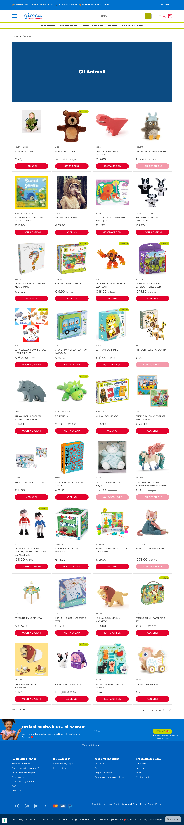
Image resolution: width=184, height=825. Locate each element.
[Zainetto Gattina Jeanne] (152, 523)
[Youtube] (36, 806)
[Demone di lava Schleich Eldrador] (112, 258)
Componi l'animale (107, 348)
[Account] (160, 16)
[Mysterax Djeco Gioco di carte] (72, 457)
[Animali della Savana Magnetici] (112, 593)
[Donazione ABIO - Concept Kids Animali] (31, 258)
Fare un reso (18, 777)
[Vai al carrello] (169, 16)
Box (96, 768)
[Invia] (148, 16)
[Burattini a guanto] (72, 126)
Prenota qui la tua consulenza (110, 777)
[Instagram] (27, 806)
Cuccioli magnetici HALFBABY (26, 684)
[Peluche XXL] (72, 391)
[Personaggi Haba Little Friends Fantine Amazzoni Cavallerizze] (31, 523)
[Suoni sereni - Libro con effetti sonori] (31, 192)
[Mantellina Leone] (72, 192)
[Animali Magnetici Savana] (152, 325)
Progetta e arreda (103, 772)
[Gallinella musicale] (152, 659)
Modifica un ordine (21, 763)
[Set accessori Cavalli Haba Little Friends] (31, 325)
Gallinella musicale (148, 682)
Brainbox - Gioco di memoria (66, 548)
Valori (139, 772)
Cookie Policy (154, 804)
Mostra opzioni (71, 166)
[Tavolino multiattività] (31, 593)
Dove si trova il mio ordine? (25, 768)
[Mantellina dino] (31, 121)
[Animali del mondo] (112, 391)
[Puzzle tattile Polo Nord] (31, 457)
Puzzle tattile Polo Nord (30, 480)
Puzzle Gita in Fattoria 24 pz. (151, 617)
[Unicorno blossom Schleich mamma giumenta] (152, 457)
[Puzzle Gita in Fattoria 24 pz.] (152, 593)
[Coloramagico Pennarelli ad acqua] (112, 192)
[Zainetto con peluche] (72, 659)
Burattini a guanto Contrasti (147, 217)
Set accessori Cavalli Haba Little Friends (31, 349)
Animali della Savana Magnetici (108, 617)
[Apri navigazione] (14, 16)
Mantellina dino (25, 149)
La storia (140, 768)
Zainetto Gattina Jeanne (150, 546)
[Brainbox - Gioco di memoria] (72, 523)
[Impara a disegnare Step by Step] (72, 593)
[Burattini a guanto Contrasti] (152, 192)
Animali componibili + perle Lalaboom (112, 548)
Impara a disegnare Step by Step (71, 617)
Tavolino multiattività (28, 616)
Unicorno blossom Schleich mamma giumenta (151, 482)
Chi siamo (141, 763)
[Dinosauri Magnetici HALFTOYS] (112, 126)
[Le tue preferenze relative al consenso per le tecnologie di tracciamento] (4, 820)
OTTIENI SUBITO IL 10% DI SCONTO (95, 5)
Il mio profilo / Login (63, 763)
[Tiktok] (45, 806)
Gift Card (165, 5)
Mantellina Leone (66, 215)
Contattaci (17, 790)
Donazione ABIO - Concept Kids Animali (30, 283)
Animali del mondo (107, 414)
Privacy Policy (139, 804)
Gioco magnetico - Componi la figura (71, 349)
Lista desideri (60, 768)
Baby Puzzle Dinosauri (68, 281)
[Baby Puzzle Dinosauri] (72, 258)
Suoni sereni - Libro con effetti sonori (29, 217)
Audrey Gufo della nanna (151, 149)
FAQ (14, 786)
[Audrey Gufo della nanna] (152, 126)
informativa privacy (162, 738)
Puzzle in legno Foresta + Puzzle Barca (151, 416)
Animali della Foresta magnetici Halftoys (28, 416)
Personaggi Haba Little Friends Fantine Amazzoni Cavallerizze (30, 549)
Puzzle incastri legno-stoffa (109, 684)
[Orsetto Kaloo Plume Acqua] (112, 457)
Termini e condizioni (102, 804)
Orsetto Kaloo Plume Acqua (109, 482)
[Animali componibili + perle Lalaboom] (112, 523)
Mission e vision (143, 777)
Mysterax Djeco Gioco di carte (70, 482)
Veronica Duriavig (138, 819)
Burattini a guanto (66, 149)
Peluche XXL (63, 414)
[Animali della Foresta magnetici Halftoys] (31, 391)
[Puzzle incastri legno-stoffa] (112, 659)
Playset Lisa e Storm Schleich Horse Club (148, 283)
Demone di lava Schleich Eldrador (110, 283)
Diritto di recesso (122, 804)
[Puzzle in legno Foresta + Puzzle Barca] (152, 391)
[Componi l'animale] (112, 325)
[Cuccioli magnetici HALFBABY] (31, 659)
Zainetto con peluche (68, 682)
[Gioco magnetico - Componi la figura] (72, 325)
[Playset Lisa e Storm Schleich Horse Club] (152, 258)
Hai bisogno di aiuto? (67, 5)
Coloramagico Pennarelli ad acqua (111, 217)
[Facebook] (17, 806)
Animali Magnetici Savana (151, 348)
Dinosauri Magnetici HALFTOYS (108, 151)
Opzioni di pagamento (23, 781)
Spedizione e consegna (23, 772)
